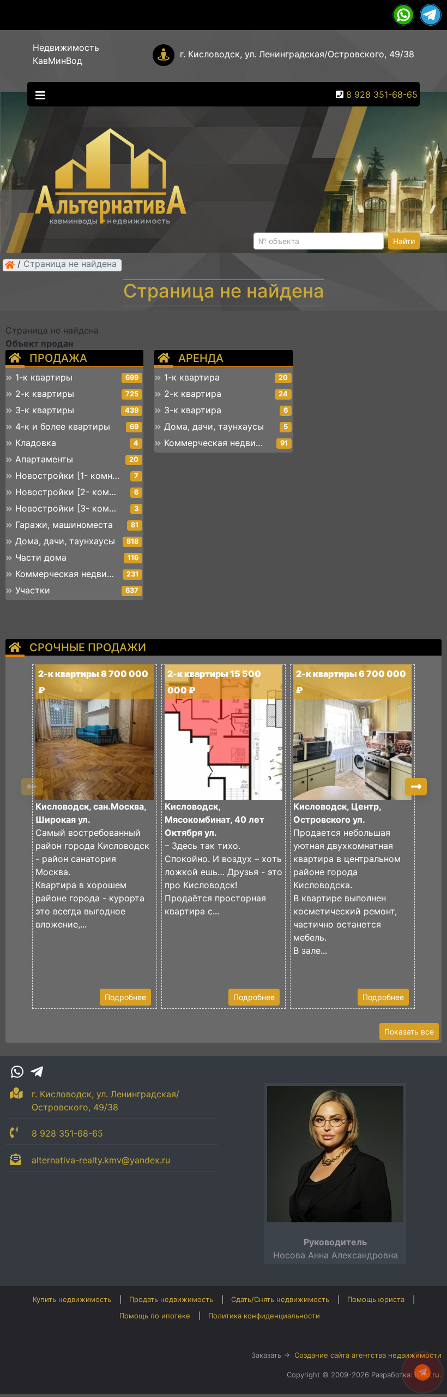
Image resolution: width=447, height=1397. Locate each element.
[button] (416, 786)
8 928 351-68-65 (382, 94)
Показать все (409, 1031)
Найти (404, 241)
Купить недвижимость (72, 1299)
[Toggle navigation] (37, 94)
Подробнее (125, 997)
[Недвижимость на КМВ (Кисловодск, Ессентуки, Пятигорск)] (10, 264)
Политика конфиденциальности (264, 1315)
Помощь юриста (375, 1299)
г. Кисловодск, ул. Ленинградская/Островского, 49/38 (297, 54)
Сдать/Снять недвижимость (280, 1299)
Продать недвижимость (171, 1299)
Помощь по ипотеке (154, 1315)
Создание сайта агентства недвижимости (368, 1355)
